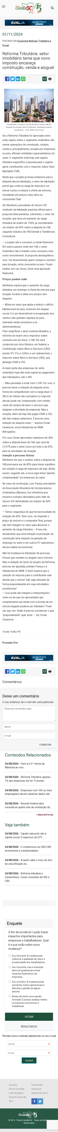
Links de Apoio (16, 1093)
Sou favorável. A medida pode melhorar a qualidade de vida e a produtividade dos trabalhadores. (28, 959)
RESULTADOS (29, 1026)
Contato (13, 1085)
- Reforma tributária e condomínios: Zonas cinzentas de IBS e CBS (27, 877)
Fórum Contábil (16, 1089)
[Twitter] (39, 1101)
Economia (23, 41)
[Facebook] (34, 1101)
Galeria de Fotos (39, 1093)
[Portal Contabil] (29, 1114)
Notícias (33, 41)
